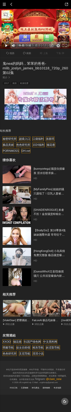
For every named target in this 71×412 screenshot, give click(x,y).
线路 (10, 53)
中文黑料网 (50, 341)
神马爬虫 (35, 388)
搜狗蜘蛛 (46, 388)
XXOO (7, 341)
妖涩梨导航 (53, 347)
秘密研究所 (10, 138)
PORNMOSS (11, 150)
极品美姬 (8, 144)
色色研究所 (23, 144)
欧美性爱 (24, 83)
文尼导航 (24, 353)
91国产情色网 (32, 341)
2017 (6, 83)
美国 (14, 83)
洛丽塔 (50, 138)
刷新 (27, 53)
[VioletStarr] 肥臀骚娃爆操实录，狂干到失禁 (28, 320)
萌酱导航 (8, 347)
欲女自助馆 (23, 347)
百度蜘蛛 (24, 388)
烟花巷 (51, 144)
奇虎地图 (57, 388)
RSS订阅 (13, 388)
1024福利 (38, 144)
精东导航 (38, 347)
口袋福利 (38, 138)
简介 (6, 77)
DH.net (26, 150)
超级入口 (24, 138)
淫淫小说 (38, 353)
